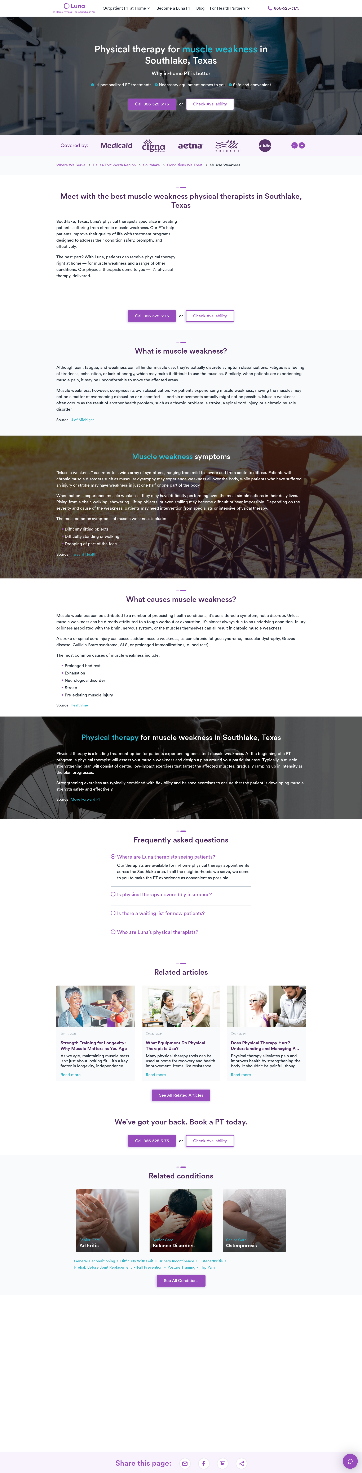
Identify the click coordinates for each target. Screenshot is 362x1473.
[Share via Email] (185, 1463)
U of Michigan (82, 420)
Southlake (151, 165)
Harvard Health (83, 554)
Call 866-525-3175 (152, 104)
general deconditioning (95, 1261)
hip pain (207, 1267)
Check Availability (210, 104)
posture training (182, 1267)
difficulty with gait (137, 1261)
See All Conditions (181, 1281)
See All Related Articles (181, 1095)
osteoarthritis (211, 1261)
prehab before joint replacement (103, 1267)
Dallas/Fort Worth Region (114, 165)
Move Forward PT (86, 799)
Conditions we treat (184, 165)
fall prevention (150, 1267)
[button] (294, 145)
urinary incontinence (177, 1261)
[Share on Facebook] (204, 1463)
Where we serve (70, 165)
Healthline (79, 705)
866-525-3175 (286, 8)
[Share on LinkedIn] (222, 1463)
